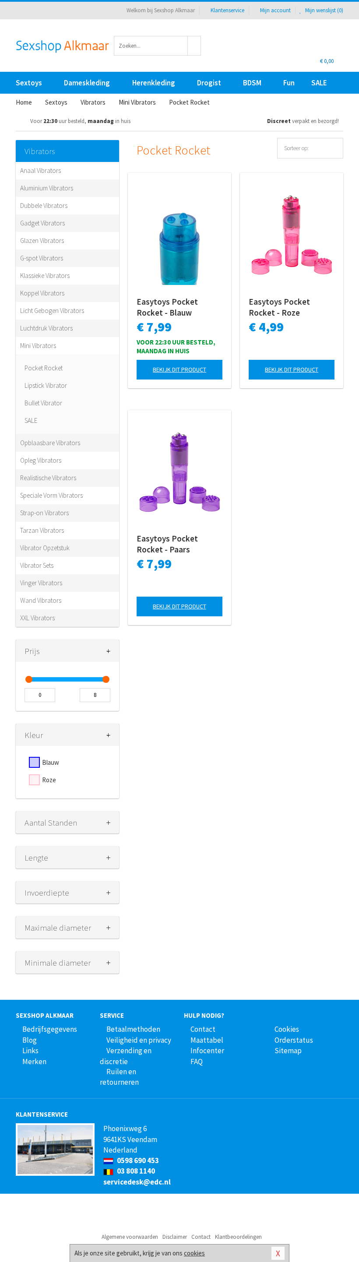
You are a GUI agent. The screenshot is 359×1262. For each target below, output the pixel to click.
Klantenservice (227, 10)
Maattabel (206, 1040)
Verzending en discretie (125, 1056)
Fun (289, 83)
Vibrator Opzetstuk (45, 548)
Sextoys (29, 83)
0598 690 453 (137, 1160)
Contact (202, 1029)
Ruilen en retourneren (119, 1077)
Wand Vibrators (40, 600)
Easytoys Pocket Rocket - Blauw (167, 307)
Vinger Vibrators (41, 583)
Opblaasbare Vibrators (50, 443)
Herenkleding (153, 83)
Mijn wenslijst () (323, 10)
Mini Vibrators (38, 345)
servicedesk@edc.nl (137, 1182)
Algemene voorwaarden (130, 1237)
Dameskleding (87, 83)
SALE (319, 83)
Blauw (50, 762)
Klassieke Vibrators (45, 275)
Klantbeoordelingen (238, 1237)
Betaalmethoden (133, 1029)
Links (30, 1050)
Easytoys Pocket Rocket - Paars (167, 544)
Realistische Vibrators (48, 478)
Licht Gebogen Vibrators (52, 310)
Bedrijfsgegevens (49, 1029)
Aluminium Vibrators (46, 188)
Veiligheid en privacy (138, 1040)
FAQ (196, 1061)
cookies (194, 1253)
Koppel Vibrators (42, 293)
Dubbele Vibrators (43, 205)
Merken (34, 1061)
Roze (49, 780)
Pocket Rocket (44, 368)
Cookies (287, 1029)
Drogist (209, 83)
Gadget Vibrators (42, 223)
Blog (29, 1040)
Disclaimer (174, 1237)
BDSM (252, 83)
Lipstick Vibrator (46, 385)
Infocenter (207, 1050)
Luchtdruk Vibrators (46, 328)
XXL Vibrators (37, 618)
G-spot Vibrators (41, 258)
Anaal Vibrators (40, 170)
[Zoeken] (194, 46)
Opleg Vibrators (40, 460)
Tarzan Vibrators (42, 530)
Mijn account (275, 10)
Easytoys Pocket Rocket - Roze (279, 307)
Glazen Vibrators (42, 240)
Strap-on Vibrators (44, 513)
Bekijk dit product (179, 369)
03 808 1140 (135, 1171)
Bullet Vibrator (43, 403)
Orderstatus (294, 1040)
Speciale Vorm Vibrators (51, 495)
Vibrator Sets (36, 565)
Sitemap (288, 1050)
